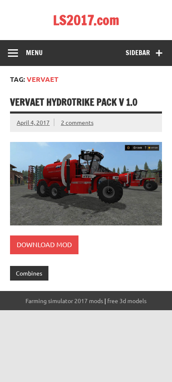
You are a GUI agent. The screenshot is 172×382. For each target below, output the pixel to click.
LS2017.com (86, 20)
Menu (34, 52)
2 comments (77, 122)
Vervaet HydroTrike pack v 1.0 (73, 102)
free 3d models (127, 300)
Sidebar (138, 52)
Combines (29, 273)
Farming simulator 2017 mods (64, 300)
